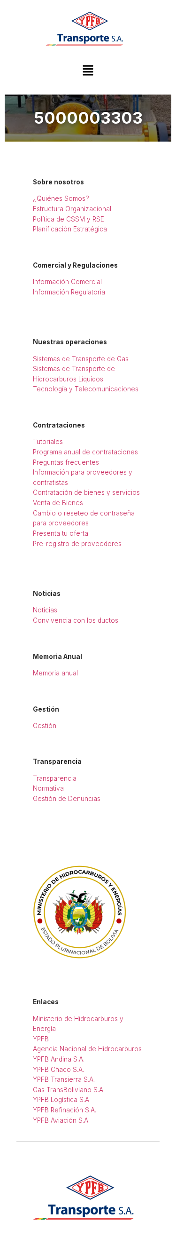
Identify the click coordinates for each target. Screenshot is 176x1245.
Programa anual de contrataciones (85, 452)
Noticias (45, 610)
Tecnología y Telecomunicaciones (85, 389)
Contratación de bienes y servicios (86, 492)
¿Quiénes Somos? (61, 198)
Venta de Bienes (58, 503)
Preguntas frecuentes (66, 462)
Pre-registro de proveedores (77, 543)
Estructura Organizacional (72, 209)
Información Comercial (67, 281)
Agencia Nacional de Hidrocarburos (87, 1049)
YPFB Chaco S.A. (58, 1069)
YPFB (41, 1039)
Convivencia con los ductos (75, 620)
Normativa (48, 788)
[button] (87, 71)
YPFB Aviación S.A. (61, 1120)
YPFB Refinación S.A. (64, 1110)
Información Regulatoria (69, 292)
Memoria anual (55, 673)
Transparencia (55, 778)
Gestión (44, 726)
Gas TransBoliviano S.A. (69, 1090)
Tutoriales (48, 441)
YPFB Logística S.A (61, 1099)
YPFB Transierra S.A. (64, 1079)
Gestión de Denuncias (66, 798)
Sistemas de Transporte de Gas (81, 359)
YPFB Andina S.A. (58, 1059)
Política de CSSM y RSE (68, 219)
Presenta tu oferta (60, 533)
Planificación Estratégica (70, 229)
